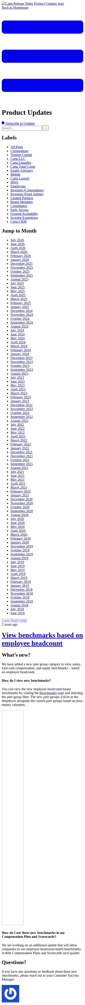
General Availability (24, 214)
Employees (18, 186)
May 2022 (17, 432)
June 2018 (17, 613)
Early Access (19, 210)
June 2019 (17, 566)
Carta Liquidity (20, 162)
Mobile (15, 174)
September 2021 (21, 464)
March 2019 (18, 578)
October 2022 (19, 413)
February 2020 (20, 538)
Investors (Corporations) (27, 190)
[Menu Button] (42, 101)
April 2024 (18, 342)
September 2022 (21, 417)
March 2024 (18, 346)
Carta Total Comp (22, 166)
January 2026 (19, 260)
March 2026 (18, 252)
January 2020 (19, 542)
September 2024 (21, 322)
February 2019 (20, 582)
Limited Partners (21, 198)
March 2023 (18, 393)
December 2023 (21, 358)
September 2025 (21, 275)
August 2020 (19, 515)
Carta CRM (18, 221)
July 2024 (17, 330)
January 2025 (19, 307)
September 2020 (21, 511)
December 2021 (21, 452)
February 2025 (20, 303)
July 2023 (17, 377)
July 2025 (17, 283)
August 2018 (19, 605)
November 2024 (21, 315)
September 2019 (21, 554)
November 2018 (21, 593)
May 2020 (17, 527)
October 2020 (19, 507)
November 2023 (21, 362)
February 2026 (20, 256)
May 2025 (17, 291)
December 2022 (21, 405)
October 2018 (19, 597)
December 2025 (21, 263)
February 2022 (20, 444)
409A (14, 182)
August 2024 (19, 326)
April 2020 (18, 530)
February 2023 (20, 397)
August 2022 (19, 421)
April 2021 (18, 483)
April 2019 (18, 574)
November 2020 (21, 503)
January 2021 (19, 495)
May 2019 (17, 570)
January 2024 (19, 354)
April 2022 (18, 436)
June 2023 (17, 381)
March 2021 (18, 487)
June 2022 (17, 428)
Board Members (21, 202)
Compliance (18, 206)
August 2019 (19, 558)
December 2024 (21, 311)
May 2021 (17, 479)
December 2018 (21, 589)
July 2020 (17, 519)
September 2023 (21, 370)
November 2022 (21, 409)
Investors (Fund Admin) (26, 194)
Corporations (19, 151)
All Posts (16, 147)
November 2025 (21, 267)
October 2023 (19, 366)
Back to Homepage (15, 7)
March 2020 (18, 534)
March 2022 (18, 440)
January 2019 (19, 585)
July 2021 (17, 472)
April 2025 (18, 295)
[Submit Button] (45, 127)
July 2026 (17, 240)
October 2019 (19, 550)
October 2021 (19, 460)
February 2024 (20, 350)
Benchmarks (48, 693)
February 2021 (20, 491)
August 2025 (19, 279)
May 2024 (17, 338)
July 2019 (17, 562)
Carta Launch (19, 178)
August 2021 (19, 468)
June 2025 (17, 287)
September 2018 (21, 601)
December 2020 (21, 499)
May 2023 (17, 385)
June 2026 (17, 244)
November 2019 (21, 546)
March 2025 (18, 299)
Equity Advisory (21, 170)
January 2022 (19, 448)
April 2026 (18, 248)
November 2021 (21, 456)
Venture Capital (21, 155)
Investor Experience (24, 217)
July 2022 (17, 424)
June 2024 (17, 334)
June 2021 (17, 476)
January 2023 (19, 401)
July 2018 (17, 609)
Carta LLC (18, 159)
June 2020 (17, 523)
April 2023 (18, 389)
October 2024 (19, 318)
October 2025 (19, 271)
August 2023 (19, 373)
